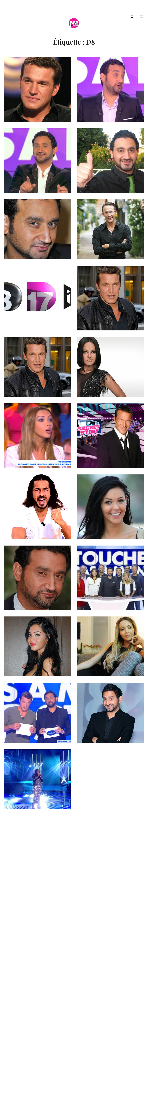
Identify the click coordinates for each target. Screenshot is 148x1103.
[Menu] (141, 17)
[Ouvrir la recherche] (132, 17)
